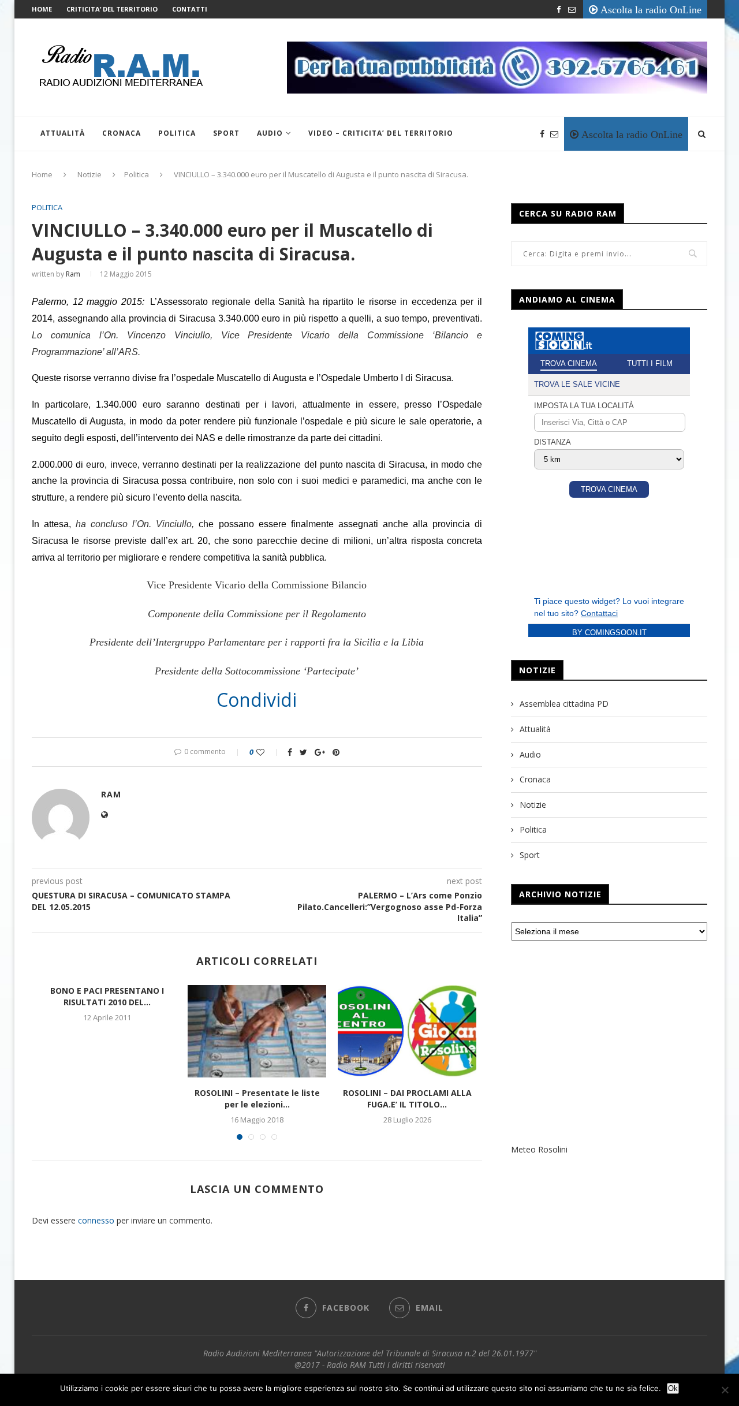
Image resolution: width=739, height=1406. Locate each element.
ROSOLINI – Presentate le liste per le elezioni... (257, 1098)
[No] (724, 1390)
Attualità (62, 133)
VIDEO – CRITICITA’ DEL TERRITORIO (380, 133)
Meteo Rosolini (539, 1149)
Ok (673, 1388)
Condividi (257, 700)
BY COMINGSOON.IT (609, 632)
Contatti (189, 9)
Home (42, 9)
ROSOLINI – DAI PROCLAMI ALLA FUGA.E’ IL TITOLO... (407, 1098)
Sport (226, 133)
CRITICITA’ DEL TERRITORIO (112, 9)
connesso (96, 1220)
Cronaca (121, 133)
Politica (177, 133)
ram (73, 274)
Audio (270, 133)
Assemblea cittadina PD (564, 703)
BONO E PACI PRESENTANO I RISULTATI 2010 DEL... (107, 996)
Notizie (89, 174)
